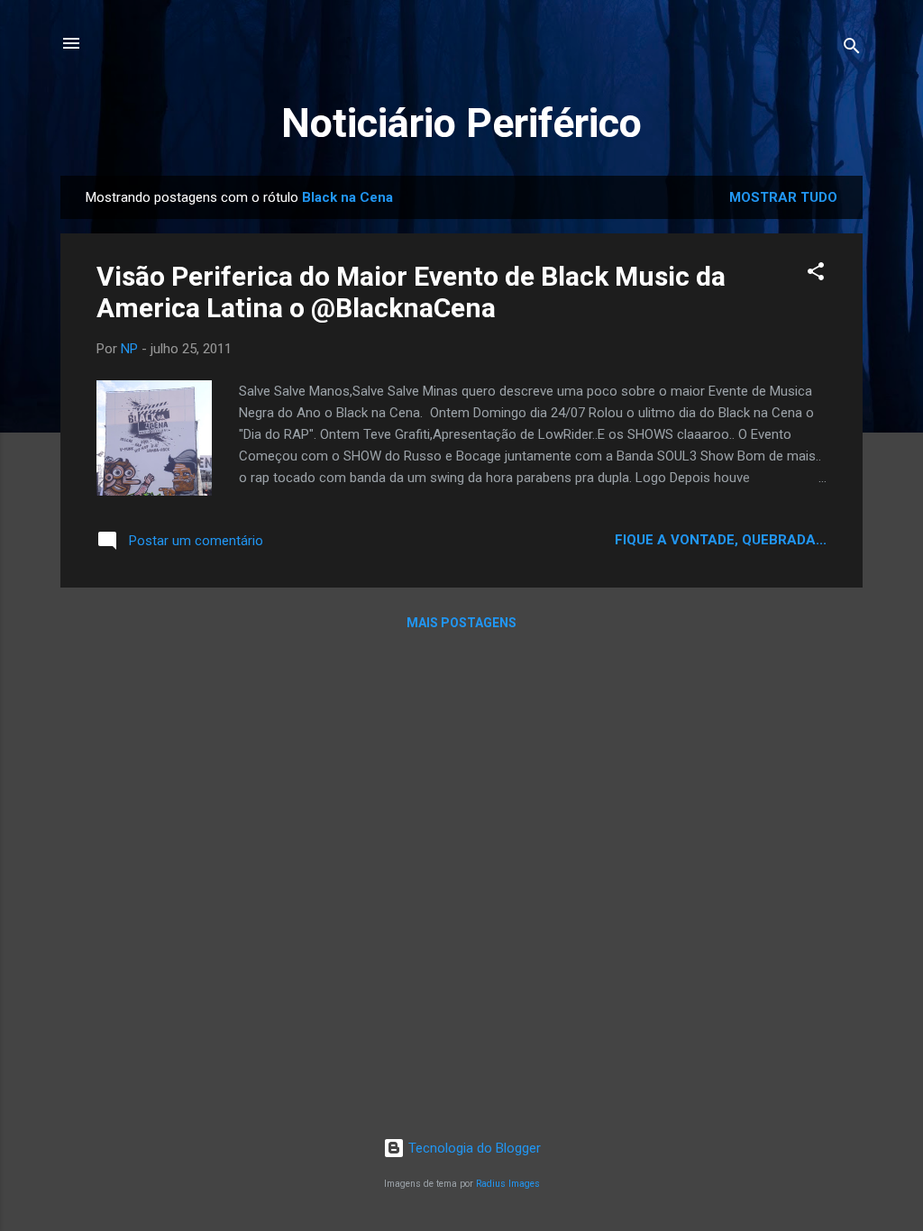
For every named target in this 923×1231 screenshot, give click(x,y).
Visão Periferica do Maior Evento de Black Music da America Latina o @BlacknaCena (411, 292)
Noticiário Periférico (461, 123)
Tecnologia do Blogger (473, 1148)
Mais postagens (461, 623)
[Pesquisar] (852, 49)
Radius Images (508, 1184)
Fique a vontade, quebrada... (721, 540)
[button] (816, 274)
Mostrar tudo (783, 197)
